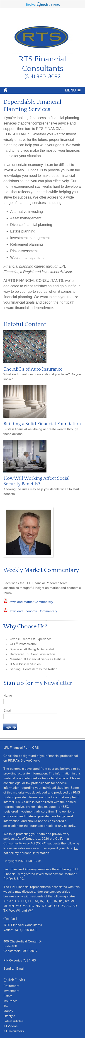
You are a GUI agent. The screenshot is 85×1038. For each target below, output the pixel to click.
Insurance (10, 1001)
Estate (7, 996)
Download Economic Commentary (32, 611)
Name (7, 695)
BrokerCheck (30, 760)
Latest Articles (13, 1021)
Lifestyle (9, 1016)
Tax (5, 1006)
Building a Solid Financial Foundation (42, 423)
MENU (70, 90)
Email (7, 710)
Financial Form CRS (24, 747)
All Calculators (13, 1031)
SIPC (20, 878)
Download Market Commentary (30, 602)
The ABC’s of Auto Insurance (33, 369)
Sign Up (10, 727)
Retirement (11, 986)
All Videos (10, 1026)
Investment (11, 990)
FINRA (8, 878)
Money (8, 1011)
